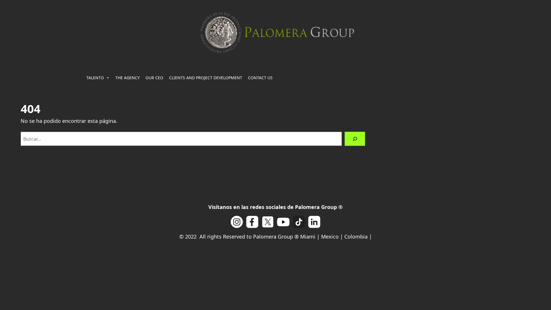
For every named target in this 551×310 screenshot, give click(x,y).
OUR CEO (154, 77)
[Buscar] (355, 139)
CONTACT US (260, 77)
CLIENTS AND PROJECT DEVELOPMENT (205, 77)
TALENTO (95, 77)
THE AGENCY (127, 77)
